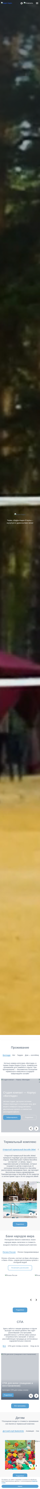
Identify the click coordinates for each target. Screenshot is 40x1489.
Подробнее (29, 1117)
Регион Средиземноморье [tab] (28, 1252)
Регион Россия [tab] (9, 1252)
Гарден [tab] (20, 1055)
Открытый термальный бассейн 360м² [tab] (19, 1149)
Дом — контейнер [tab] (32, 1055)
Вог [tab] (13, 1055)
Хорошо (20, 1486)
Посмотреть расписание (20, 1268)
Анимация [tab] (30, 1431)
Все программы (20, 1406)
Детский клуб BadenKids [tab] (13, 1431)
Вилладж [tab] (6, 1055)
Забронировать (11, 1117)
